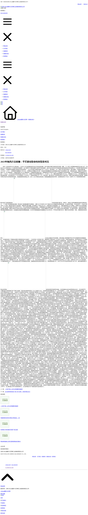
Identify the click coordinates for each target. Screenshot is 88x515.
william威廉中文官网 (22, 119)
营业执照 (3, 486)
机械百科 (3, 134)
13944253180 (8, 150)
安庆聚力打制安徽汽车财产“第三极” (9, 429)
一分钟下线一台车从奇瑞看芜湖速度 (14, 389)
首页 (2, 497)
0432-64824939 (4, 13)
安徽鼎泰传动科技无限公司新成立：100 (10, 417)
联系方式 (85, 4)
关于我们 (3, 131)
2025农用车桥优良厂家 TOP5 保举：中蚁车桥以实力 (17, 391)
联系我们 (3, 139)
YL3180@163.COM (9, 467)
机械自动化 (31, 119)
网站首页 (79, 4)
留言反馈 (3, 513)
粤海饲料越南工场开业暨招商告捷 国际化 (11, 441)
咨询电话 (3, 508)
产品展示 (3, 502)
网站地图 (3, 493)
